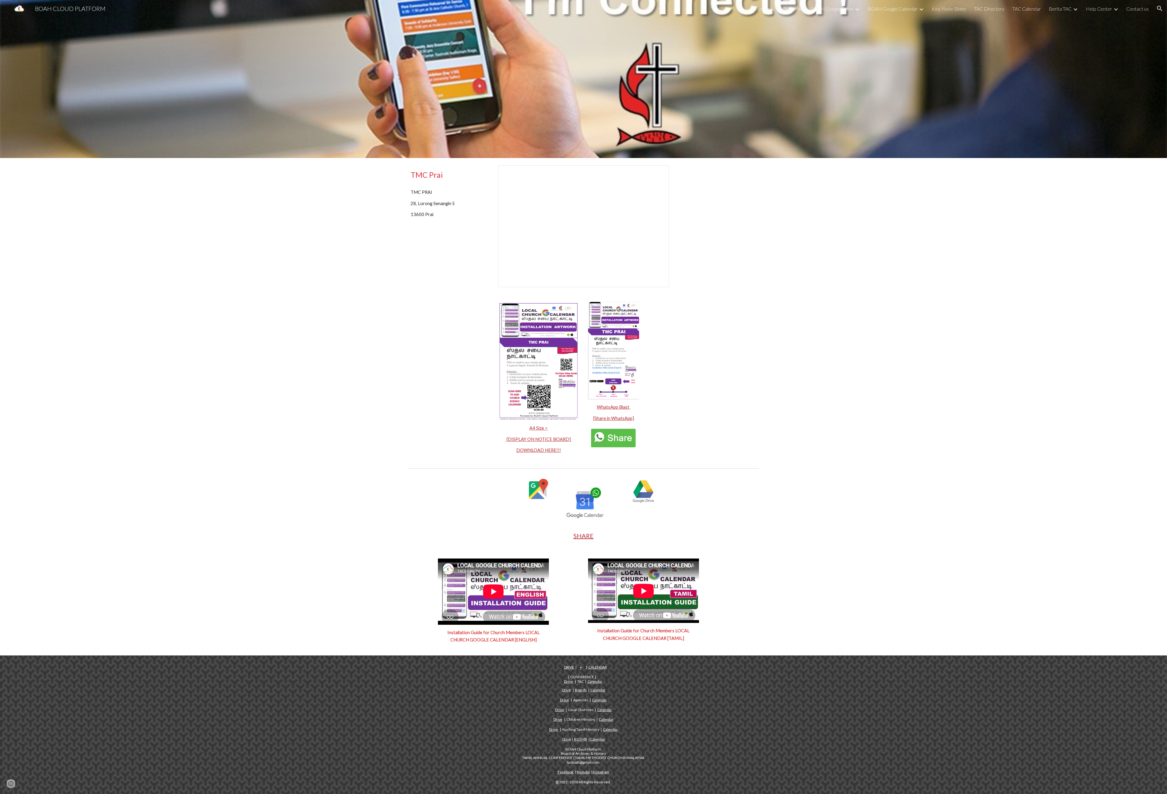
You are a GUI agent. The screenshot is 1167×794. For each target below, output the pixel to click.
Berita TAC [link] (1060, 9)
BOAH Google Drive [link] (832, 9)
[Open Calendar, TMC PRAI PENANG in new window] (657, 173)
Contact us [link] (1137, 9)
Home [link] (759, 9)
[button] (1159, 8)
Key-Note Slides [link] (949, 9)
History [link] (788, 9)
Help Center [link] (1099, 9)
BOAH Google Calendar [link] (892, 9)
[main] (448, 174)
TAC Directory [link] (989, 9)
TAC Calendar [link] (1026, 9)
